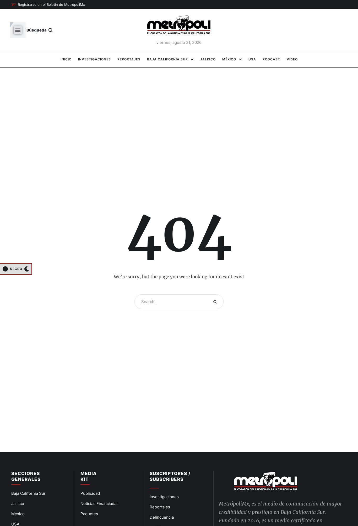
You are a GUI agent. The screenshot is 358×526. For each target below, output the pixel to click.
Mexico (18, 513)
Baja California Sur (28, 493)
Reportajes (160, 506)
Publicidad (90, 493)
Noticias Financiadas (99, 503)
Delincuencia (162, 517)
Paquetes (89, 513)
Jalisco (17, 503)
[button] (48, 4)
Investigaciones (164, 496)
